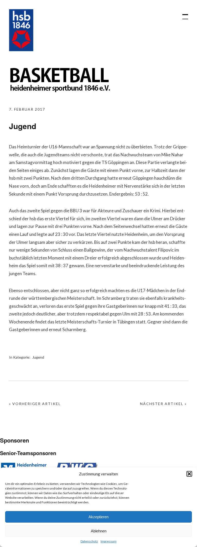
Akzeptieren (98, 517)
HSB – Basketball (21, 30)
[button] (189, 473)
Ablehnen (98, 531)
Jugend (38, 357)
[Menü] (183, 14)
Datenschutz (89, 541)
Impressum (108, 541)
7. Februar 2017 (27, 109)
